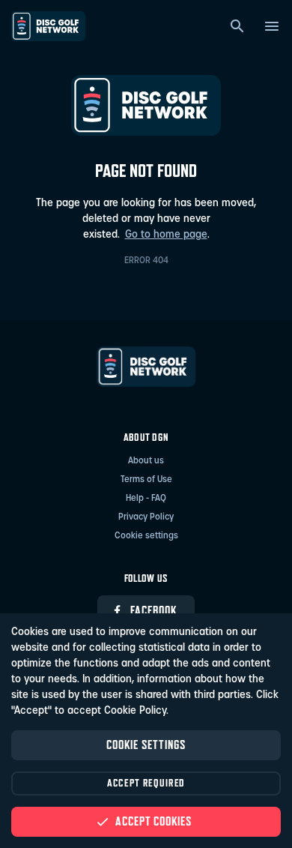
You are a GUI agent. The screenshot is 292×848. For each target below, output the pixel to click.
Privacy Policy (146, 517)
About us (146, 461)
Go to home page (166, 235)
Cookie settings (146, 536)
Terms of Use (146, 479)
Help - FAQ (146, 498)
